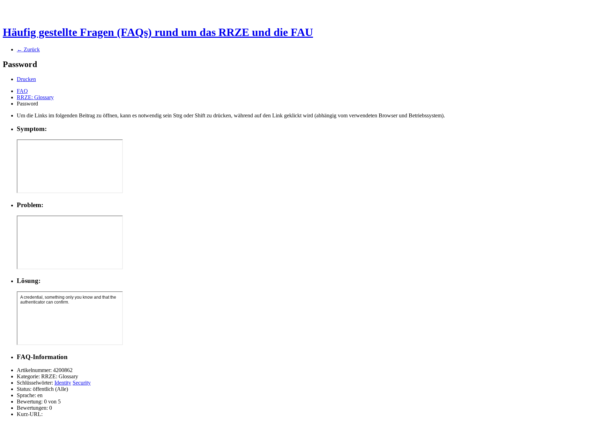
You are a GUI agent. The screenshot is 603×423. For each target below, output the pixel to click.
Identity (62, 383)
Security (82, 383)
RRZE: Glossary (35, 97)
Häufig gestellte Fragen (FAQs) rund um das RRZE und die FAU (158, 32)
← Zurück (28, 49)
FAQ (22, 91)
